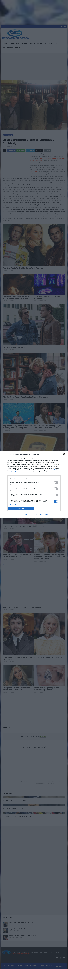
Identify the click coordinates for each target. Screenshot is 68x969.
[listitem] (34, 479)
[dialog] (34, 484)
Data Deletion (24, 514)
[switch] (56, 482)
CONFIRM (21, 508)
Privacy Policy (44, 514)
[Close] (64, 454)
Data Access (34, 514)
